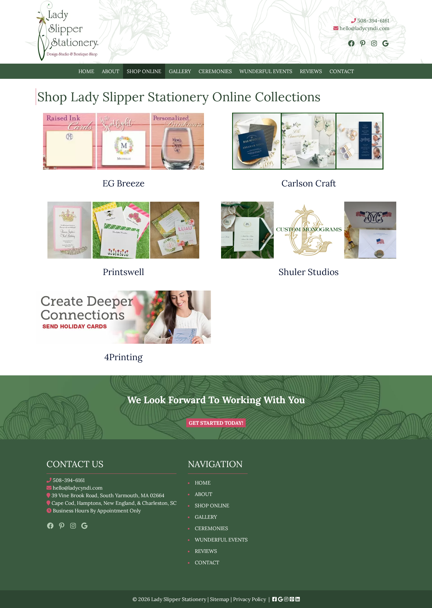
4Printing (123, 357)
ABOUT (110, 71)
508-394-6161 (372, 20)
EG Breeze (123, 183)
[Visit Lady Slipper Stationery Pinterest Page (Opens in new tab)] (292, 599)
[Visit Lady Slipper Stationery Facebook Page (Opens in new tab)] (274, 599)
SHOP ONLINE (144, 71)
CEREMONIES (215, 71)
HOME (86, 71)
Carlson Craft (308, 183)
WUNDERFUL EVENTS (265, 71)
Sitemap (219, 599)
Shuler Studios (309, 272)
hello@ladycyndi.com (363, 28)
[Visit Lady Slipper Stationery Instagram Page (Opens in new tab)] (286, 599)
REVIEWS (311, 71)
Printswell (123, 272)
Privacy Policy (249, 599)
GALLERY (180, 71)
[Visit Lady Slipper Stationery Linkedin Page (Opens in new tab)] (297, 599)
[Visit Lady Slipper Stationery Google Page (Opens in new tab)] (280, 599)
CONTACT (342, 71)
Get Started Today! (216, 423)
